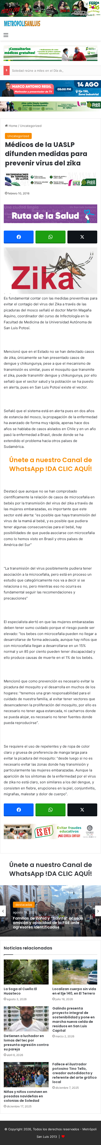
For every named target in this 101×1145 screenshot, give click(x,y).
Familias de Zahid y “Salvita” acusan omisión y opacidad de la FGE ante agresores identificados (48, 923)
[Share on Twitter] (82, 237)
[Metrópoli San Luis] (22, 23)
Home (12, 126)
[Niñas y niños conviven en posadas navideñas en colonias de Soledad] (26, 1074)
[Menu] (6, 34)
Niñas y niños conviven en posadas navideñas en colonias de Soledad (25, 1096)
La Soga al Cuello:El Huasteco (20, 991)
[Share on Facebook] (19, 237)
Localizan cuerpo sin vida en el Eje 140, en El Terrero (74, 991)
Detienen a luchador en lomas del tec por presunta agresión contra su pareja (26, 1043)
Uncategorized (31, 126)
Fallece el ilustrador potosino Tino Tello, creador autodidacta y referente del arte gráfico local (74, 1073)
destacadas (24, 904)
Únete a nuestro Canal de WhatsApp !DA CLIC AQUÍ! (50, 464)
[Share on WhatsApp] (50, 237)
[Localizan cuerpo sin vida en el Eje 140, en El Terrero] (74, 972)
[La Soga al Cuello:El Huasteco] (26, 972)
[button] (50, 270)
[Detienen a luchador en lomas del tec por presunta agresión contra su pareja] (26, 1018)
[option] (50, 911)
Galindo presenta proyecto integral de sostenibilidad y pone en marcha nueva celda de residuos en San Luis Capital (73, 1019)
